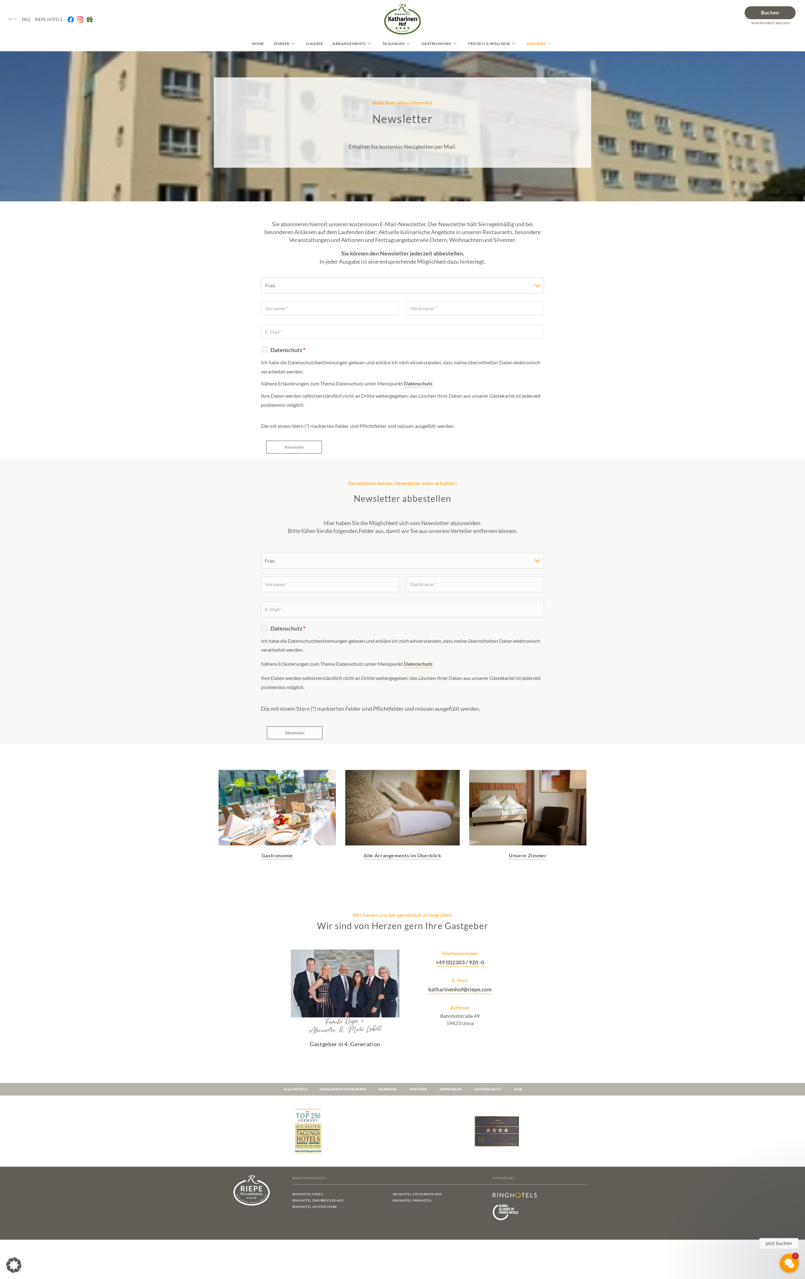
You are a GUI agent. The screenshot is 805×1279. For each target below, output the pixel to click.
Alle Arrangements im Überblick (402, 855)
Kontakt (536, 43)
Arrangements (348, 43)
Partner (418, 1089)
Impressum (451, 1089)
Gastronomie (436, 43)
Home (258, 43)
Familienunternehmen (342, 1089)
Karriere (388, 1089)
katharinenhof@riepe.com (459, 989)
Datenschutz (418, 383)
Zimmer (282, 43)
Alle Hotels (295, 1089)
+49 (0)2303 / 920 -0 (460, 962)
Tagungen (393, 43)
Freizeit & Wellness (489, 43)
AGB (518, 1089)
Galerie (314, 43)
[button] (14, 1265)
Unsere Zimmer (528, 855)
